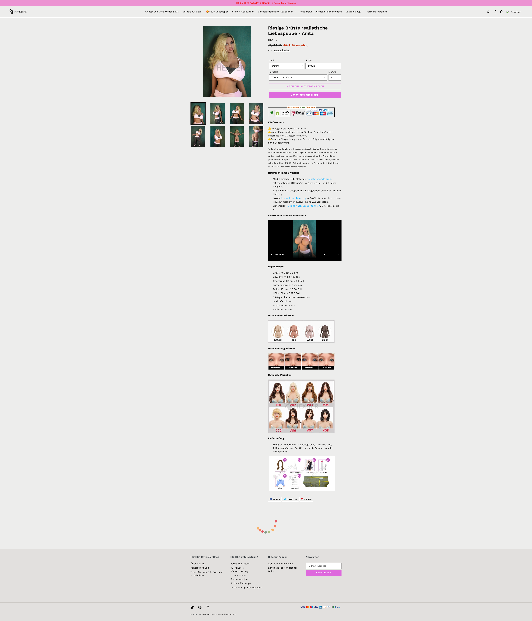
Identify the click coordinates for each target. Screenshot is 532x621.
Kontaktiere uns (199, 567)
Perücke (273, 71)
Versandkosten (282, 50)
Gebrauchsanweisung (280, 563)
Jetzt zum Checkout (305, 95)
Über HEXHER (198, 563)
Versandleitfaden (240, 563)
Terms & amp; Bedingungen (246, 587)
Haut (271, 60)
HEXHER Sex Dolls (207, 614)
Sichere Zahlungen (241, 583)
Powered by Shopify (226, 614)
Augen (309, 60)
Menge (332, 71)
